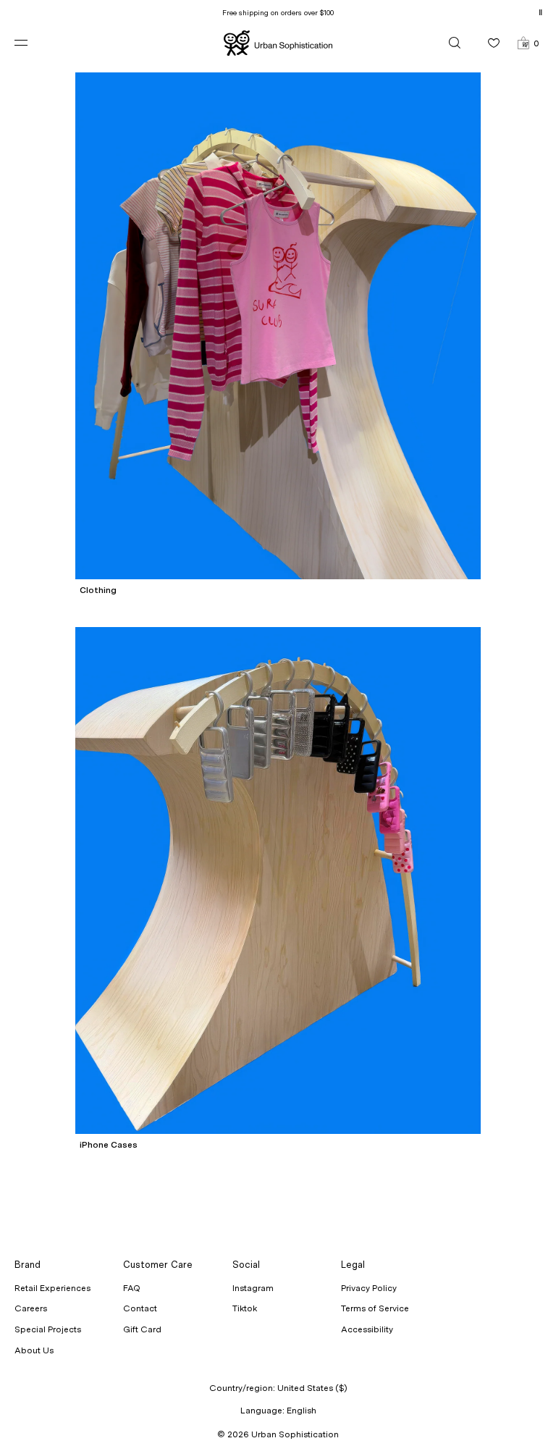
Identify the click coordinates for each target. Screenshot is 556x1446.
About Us (34, 1350)
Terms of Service (375, 1308)
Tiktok (244, 1308)
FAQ (131, 1288)
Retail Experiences (52, 1288)
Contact (140, 1308)
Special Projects (47, 1329)
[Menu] (32, 42)
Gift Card (142, 1329)
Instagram (253, 1288)
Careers (30, 1308)
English (301, 1410)
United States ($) (312, 1388)
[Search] (454, 42)
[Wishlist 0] (493, 42)
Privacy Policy (369, 1288)
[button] (528, 42)
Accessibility (367, 1329)
